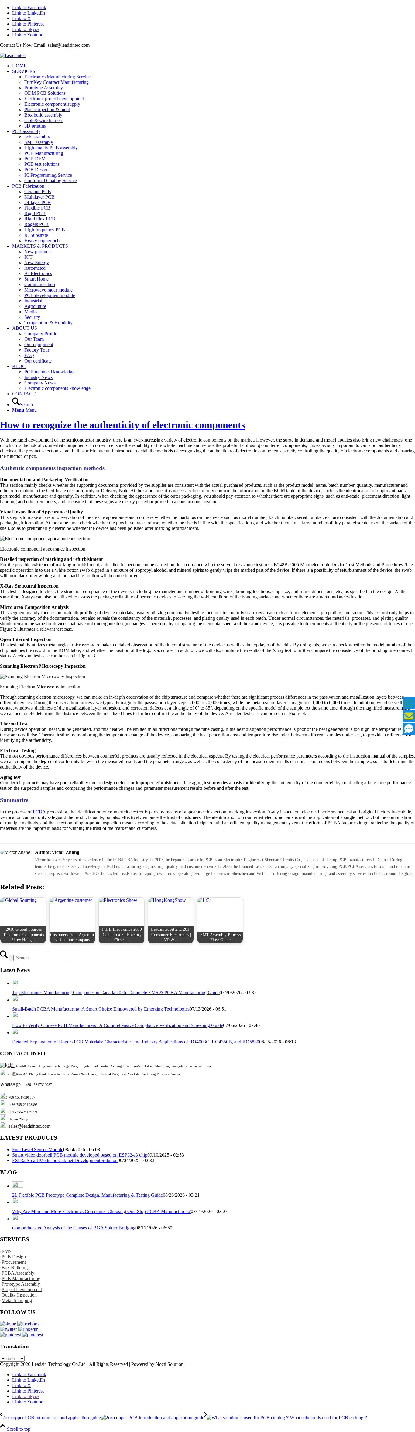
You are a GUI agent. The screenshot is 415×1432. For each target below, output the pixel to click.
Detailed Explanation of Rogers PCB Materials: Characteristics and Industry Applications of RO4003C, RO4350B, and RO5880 (135, 1041)
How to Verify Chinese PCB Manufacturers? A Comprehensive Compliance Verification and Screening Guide (117, 1025)
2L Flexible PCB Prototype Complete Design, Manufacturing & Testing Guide (87, 1195)
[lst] (13, 55)
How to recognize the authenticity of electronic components (122, 424)
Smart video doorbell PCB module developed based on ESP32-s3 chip (79, 1155)
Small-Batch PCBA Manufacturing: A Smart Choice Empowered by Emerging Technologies (101, 1008)
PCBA (39, 811)
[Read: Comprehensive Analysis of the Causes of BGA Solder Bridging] (17, 1218)
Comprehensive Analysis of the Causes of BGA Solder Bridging (73, 1227)
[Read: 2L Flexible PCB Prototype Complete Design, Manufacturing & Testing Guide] (17, 1185)
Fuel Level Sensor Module (37, 1149)
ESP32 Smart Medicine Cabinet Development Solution (65, 1160)
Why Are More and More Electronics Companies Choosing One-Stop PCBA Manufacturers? (101, 1211)
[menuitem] (213, 66)
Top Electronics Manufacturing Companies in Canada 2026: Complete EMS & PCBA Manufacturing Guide (116, 992)
